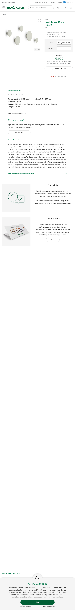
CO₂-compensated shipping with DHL (58, 63)
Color (52, 43)
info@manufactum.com (62, 203)
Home (4, 14)
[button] (39, 20)
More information (49, 606)
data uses (22, 590)
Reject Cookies (25, 606)
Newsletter (11, 2)
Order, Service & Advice (48, 2)
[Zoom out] (35, 49)
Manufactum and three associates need (25, 587)
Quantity (51, 48)
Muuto (23, 113)
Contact (4, 2)
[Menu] (3, 7)
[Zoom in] (38, 49)
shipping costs (66, 61)
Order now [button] (53, 240)
